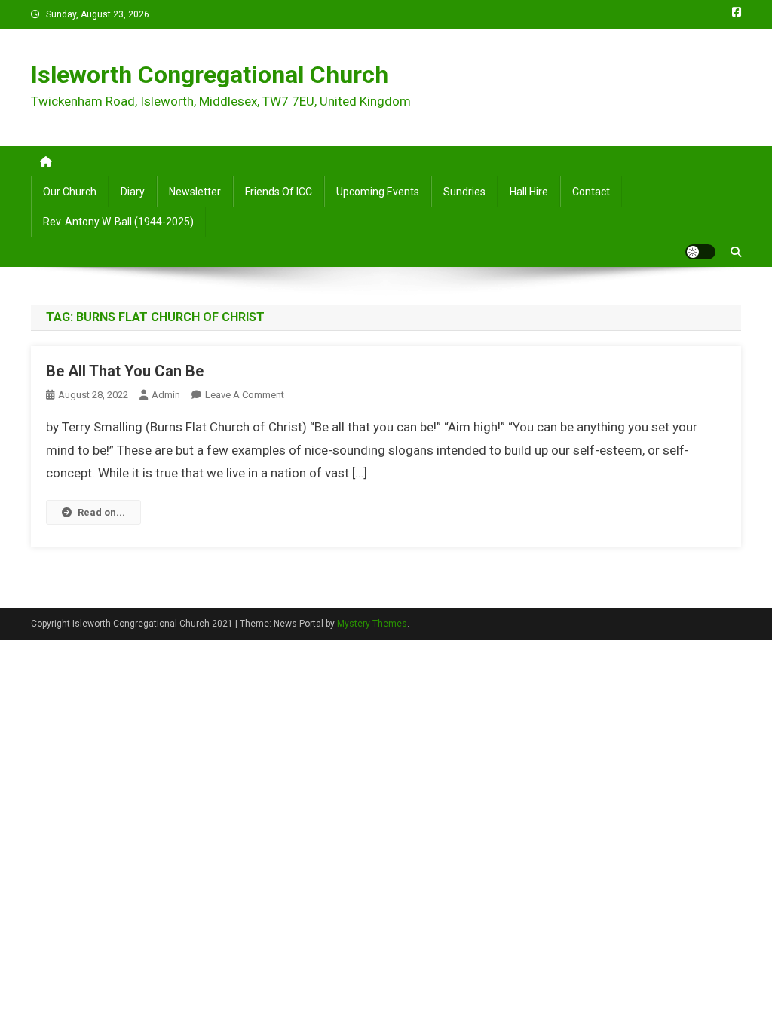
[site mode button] (700, 251)
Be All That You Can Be (125, 371)
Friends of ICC (278, 191)
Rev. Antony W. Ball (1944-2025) (118, 222)
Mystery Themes (372, 623)
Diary (133, 191)
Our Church (69, 191)
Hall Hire (529, 191)
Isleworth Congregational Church (209, 74)
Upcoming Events (377, 191)
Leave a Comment (244, 394)
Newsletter (195, 191)
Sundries (464, 191)
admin (166, 394)
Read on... (101, 512)
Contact (591, 191)
